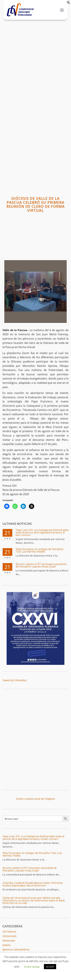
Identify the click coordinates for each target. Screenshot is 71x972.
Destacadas (8, 940)
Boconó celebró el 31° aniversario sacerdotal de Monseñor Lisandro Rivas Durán (41, 565)
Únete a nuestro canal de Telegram (35, 798)
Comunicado (9, 936)
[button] (68, 3)
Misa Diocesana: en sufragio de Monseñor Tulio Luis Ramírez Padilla (40, 550)
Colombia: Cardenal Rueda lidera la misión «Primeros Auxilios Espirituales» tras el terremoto (32, 884)
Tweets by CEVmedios (14, 680)
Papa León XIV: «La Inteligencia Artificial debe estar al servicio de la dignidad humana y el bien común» (42, 533)
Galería (6, 945)
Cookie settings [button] (32, 966)
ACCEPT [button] (50, 967)
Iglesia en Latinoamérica (15, 949)
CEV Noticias (9, 931)
